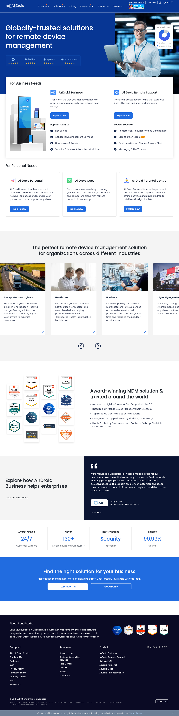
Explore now (59, 115)
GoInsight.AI (105, 660)
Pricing (73, 6)
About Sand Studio (19, 653)
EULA (12, 664)
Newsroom (15, 684)
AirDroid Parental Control (112, 672)
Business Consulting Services (70, 658)
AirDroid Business (108, 653)
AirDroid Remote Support (112, 657)
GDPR (12, 680)
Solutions (59, 6)
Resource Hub (67, 653)
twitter (154, 647)
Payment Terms (18, 672)
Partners (102, 6)
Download (118, 6)
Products (43, 6)
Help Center (66, 663)
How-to (64, 667)
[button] (81, 346)
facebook (159, 647)
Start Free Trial (68, 586)
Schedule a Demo (136, 2)
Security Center (18, 676)
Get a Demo (111, 586)
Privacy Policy (16, 668)
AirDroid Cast (106, 668)
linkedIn (148, 647)
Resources (86, 6)
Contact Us (151, 2)
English (160, 701)
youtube (165, 647)
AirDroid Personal (108, 664)
